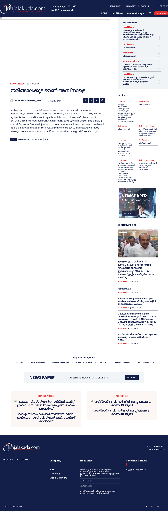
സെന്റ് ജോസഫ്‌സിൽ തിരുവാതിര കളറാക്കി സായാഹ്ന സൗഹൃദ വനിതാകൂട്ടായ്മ (137, 66)
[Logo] (21, 447)
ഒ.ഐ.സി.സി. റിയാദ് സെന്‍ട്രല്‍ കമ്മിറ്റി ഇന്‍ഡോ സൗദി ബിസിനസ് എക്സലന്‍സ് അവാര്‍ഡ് (46, 417)
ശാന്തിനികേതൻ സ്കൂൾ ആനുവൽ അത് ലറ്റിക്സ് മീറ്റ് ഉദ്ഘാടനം (148, 166)
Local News (17, 84)
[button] (149, 6)
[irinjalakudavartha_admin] (12, 100)
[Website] (164, 6)
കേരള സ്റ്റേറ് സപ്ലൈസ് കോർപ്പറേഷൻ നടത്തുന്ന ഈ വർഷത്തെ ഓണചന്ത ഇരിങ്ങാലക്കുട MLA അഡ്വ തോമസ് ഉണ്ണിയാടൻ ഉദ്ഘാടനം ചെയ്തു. (138, 34)
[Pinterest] (96, 100)
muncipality (37, 139)
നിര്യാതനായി (128, 56)
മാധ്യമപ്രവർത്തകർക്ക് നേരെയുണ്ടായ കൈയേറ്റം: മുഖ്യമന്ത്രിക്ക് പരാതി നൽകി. (137, 337)
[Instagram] (161, 6)
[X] (91, 100)
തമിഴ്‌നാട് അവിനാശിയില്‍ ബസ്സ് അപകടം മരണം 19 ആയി (122, 412)
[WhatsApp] (102, 100)
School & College (130, 61)
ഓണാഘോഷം (128, 47)
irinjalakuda (23, 139)
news (47, 139)
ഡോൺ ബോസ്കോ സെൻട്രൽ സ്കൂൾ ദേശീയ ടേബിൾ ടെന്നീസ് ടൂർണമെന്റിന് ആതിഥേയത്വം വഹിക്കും (138, 80)
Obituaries (127, 53)
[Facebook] (158, 6)
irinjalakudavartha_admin (30, 101)
